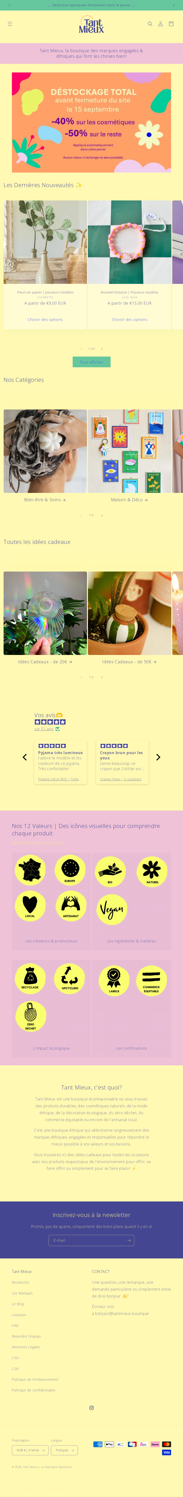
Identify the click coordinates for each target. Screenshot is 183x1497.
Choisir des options (45, 319)
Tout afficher (91, 362)
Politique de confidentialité (34, 1390)
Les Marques (22, 1293)
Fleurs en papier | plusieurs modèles (45, 292)
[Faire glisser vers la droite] (102, 349)
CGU (15, 1357)
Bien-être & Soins (42, 499)
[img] (93, 722)
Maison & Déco (127, 499)
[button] (10, 24)
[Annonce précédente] (9, 5)
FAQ (15, 1325)
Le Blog (18, 1304)
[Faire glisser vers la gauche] (81, 349)
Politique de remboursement (35, 1379)
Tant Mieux (30, 1467)
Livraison (19, 1315)
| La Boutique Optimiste (55, 1467)
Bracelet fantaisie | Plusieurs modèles (129, 292)
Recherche (20, 1282)
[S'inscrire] (129, 1240)
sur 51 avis (44, 728)
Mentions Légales (26, 1347)
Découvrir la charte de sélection (38, 842)
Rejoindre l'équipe (26, 1336)
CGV (15, 1368)
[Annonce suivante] (173, 5)
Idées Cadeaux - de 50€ (126, 661)
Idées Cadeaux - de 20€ (42, 661)
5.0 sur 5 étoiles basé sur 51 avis (104, 1489)
